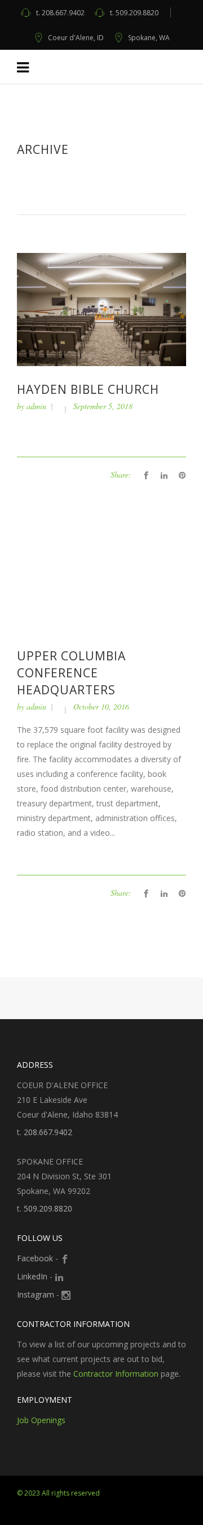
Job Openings (41, 1420)
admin (36, 406)
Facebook (35, 1258)
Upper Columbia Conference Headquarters (71, 673)
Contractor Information (115, 1373)
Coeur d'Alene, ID (76, 37)
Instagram (35, 1294)
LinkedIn (32, 1276)
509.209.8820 (134, 13)
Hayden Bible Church (88, 389)
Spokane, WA (149, 37)
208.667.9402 (60, 13)
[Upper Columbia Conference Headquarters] (101, 575)
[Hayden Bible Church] (101, 308)
